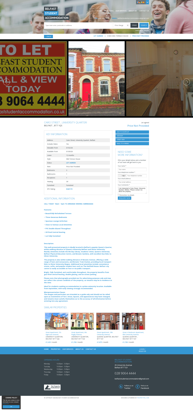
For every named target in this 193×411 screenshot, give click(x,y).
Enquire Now (124, 198)
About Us (133, 11)
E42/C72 (69, 189)
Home (99, 11)
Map (120, 136)
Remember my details (127, 195)
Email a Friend (123, 143)
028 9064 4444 (104, 18)
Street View (121, 140)
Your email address (124, 179)
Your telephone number (126, 172)
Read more (6, 403)
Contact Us (144, 11)
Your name (122, 166)
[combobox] (122, 175)
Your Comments (124, 185)
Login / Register (142, 350)
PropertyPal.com (143, 398)
